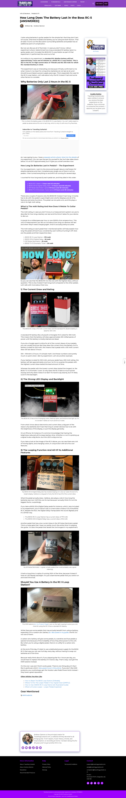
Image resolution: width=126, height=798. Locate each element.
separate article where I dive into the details (60, 157)
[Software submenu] (62, 5)
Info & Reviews (25, 13)
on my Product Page (41, 624)
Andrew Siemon (39, 26)
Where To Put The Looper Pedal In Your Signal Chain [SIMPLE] (47, 683)
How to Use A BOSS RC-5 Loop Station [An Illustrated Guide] (46, 685)
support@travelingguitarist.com (96, 764)
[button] (93, 4)
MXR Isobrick (27, 695)
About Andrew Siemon (26, 767)
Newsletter (23, 770)
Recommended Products (27, 772)
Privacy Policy (46, 764)
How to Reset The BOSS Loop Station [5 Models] (42, 681)
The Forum (99, 3)
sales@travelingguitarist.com (95, 767)
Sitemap (44, 770)
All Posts (96, 51)
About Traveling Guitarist (27, 764)
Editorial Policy (46, 767)
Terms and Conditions (70, 764)
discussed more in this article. (50, 668)
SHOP (105, 3)
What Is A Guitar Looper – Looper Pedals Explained (43, 687)
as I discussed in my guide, (59, 632)
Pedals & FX (35, 13)
